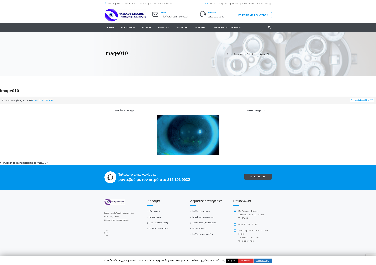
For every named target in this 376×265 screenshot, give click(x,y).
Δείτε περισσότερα (262, 261)
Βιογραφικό (155, 211)
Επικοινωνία (155, 217)
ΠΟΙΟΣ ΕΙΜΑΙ (128, 27)
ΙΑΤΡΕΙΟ (146, 27)
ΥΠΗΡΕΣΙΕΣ (201, 27)
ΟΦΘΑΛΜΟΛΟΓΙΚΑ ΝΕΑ (226, 27)
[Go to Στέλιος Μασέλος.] (227, 54)
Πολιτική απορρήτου (159, 228)
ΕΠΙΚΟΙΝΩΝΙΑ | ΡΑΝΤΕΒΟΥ (253, 15)
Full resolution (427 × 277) (362, 100)
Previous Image (124, 110)
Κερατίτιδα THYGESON (42, 100)
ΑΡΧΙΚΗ (110, 27)
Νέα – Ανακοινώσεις (159, 222)
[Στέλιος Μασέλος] (125, 15)
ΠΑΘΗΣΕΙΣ (163, 27)
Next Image (254, 110)
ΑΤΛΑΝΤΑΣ (181, 27)
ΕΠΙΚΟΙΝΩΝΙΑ (258, 176)
